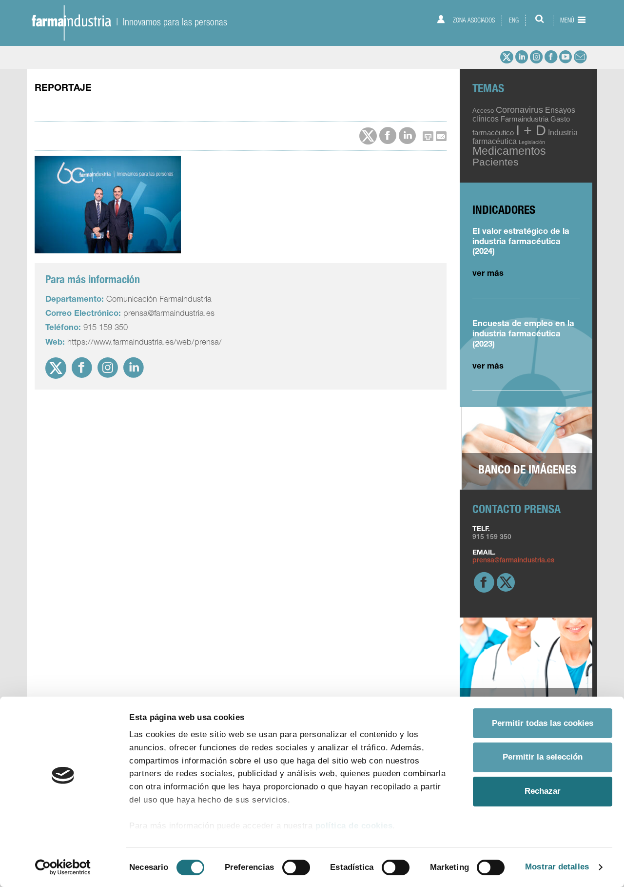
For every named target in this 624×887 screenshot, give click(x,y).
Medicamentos (509, 150)
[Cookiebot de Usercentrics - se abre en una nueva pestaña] (63, 867)
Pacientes (495, 161)
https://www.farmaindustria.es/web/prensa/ (144, 343)
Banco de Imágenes (527, 471)
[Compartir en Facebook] (387, 135)
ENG (514, 20)
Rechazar (543, 791)
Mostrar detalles (557, 866)
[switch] (296, 867)
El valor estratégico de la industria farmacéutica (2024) (520, 242)
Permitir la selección (543, 757)
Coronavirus (519, 109)
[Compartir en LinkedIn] (407, 135)
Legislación (532, 142)
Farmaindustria (524, 119)
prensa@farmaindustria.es (513, 560)
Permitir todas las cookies (542, 723)
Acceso (483, 110)
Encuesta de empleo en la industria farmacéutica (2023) (523, 334)
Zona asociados (473, 20)
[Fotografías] (527, 448)
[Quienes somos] (526, 671)
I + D (531, 130)
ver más (488, 274)
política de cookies (354, 825)
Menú (568, 20)
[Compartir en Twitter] (368, 136)
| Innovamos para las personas (169, 21)
